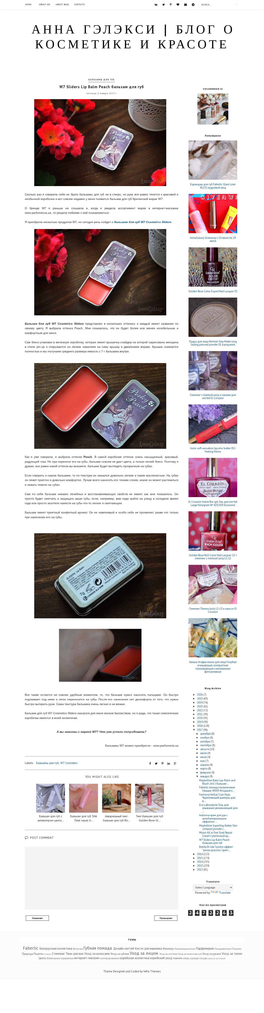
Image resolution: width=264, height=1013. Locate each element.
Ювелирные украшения (60, 958)
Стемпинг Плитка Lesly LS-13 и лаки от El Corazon (213, 610)
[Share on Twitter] (156, 763)
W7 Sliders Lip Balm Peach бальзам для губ (214, 841)
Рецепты (39, 954)
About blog (62, 4)
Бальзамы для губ (101, 79)
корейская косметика (134, 958)
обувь (186, 958)
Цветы (42, 958)
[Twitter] (163, 4)
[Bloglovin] (178, 4)
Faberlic (30, 948)
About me (44, 4)
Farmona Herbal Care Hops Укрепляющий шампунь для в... (217, 798)
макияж (177, 958)
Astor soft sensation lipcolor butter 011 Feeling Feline (213, 450)
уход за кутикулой (216, 958)
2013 (200, 865)
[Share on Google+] (175, 763)
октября (205, 741)
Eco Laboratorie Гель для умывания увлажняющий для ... (218, 808)
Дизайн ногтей (123, 948)
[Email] (185, 4)
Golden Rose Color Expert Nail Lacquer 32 (213, 291)
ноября (205, 737)
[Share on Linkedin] (168, 763)
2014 (200, 861)
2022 (200, 710)
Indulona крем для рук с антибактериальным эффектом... (213, 818)
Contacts (79, 4)
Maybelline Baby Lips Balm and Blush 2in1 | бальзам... (217, 782)
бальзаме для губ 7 (142, 222)
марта (204, 768)
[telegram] (193, 4)
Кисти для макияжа (148, 948)
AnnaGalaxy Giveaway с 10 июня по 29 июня (213, 239)
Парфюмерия (205, 948)
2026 (200, 694)
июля (203, 753)
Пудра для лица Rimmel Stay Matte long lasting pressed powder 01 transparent (213, 343)
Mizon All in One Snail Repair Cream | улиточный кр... (215, 834)
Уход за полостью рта (190, 953)
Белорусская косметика (55, 948)
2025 (200, 698)
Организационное (184, 948)
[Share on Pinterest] (162, 763)
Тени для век (75, 953)
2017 (200, 730)
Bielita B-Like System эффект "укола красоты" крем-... (216, 848)
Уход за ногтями (168, 953)
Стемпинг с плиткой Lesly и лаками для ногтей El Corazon (213, 396)
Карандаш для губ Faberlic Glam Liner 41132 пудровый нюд (213, 186)
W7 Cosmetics (69, 763)
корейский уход (161, 958)
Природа (27, 954)
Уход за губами (120, 954)
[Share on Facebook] (150, 763)
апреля (205, 765)
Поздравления (223, 948)
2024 (200, 702)
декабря (205, 733)
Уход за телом (232, 953)
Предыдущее (166, 918)
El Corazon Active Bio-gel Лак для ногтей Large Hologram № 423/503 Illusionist (213, 503)
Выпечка (78, 948)
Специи (47, 953)
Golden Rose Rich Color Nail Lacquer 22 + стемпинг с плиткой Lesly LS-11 (213, 557)
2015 (200, 858)
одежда (194, 958)
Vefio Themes (152, 971)
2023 (200, 706)
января (205, 776)
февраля (205, 772)
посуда (203, 958)
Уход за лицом (144, 953)
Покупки (236, 948)
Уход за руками (212, 954)
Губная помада (97, 948)
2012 (200, 869)
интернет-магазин (86, 958)
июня (203, 757)
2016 (200, 854)
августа (205, 749)
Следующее (37, 918)
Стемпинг (58, 953)
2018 (200, 726)
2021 (200, 714)
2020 (200, 718)
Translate (225, 892)
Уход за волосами (97, 953)
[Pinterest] (170, 4)
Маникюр (168, 948)
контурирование (109, 958)
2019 (200, 722)
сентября (206, 745)
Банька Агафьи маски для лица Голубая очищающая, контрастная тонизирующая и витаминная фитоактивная (213, 666)
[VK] (156, 4)
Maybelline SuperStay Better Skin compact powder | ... (218, 827)
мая (202, 761)
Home (28, 4)
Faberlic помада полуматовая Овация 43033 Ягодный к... (217, 789)
